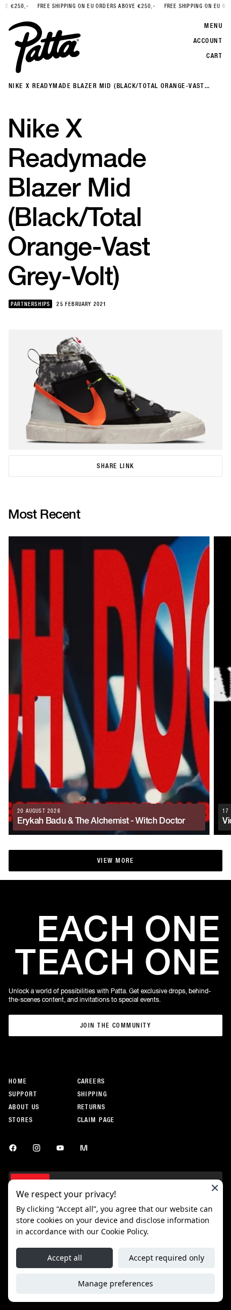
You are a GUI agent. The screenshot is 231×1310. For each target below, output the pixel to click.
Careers (91, 1081)
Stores (21, 1120)
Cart (214, 56)
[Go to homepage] (45, 47)
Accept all (64, 1258)
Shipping (92, 1094)
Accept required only (166, 1258)
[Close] (215, 1188)
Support (23, 1094)
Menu (213, 26)
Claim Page (96, 1120)
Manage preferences (115, 1283)
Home (18, 1081)
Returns (91, 1107)
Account (207, 41)
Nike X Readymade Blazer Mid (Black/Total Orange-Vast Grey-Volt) (107, 86)
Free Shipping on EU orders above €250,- (79, 6)
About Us (24, 1107)
